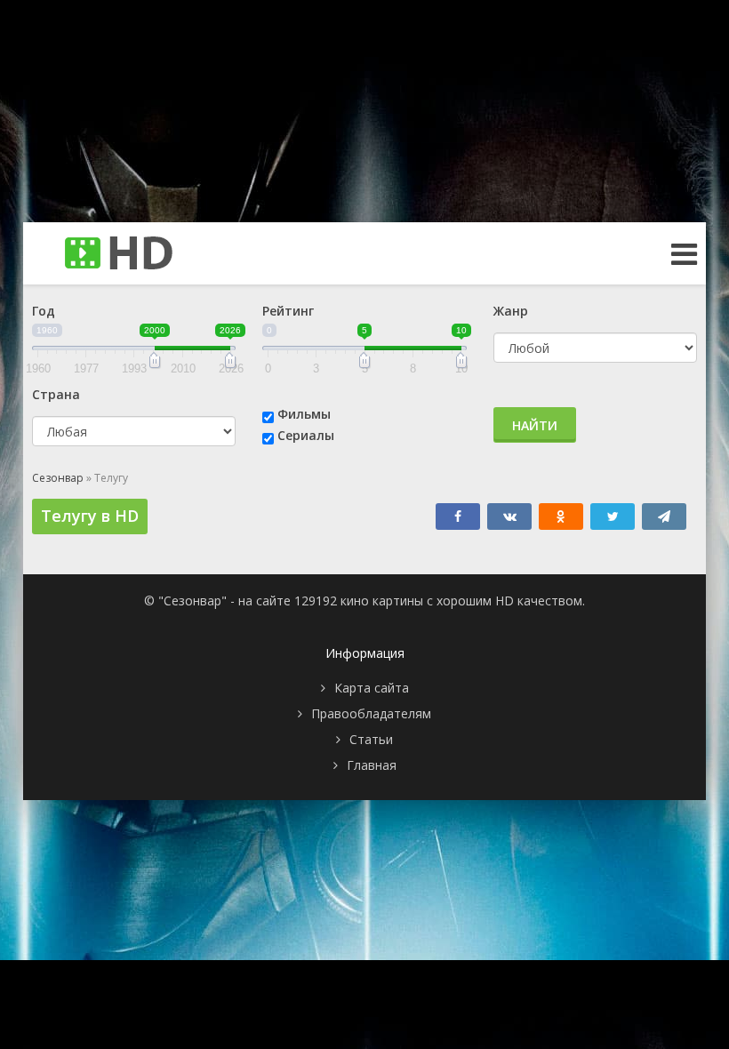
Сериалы (305, 435)
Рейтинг (288, 310)
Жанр (510, 310)
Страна (56, 394)
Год (43, 310)
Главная (372, 765)
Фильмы (304, 413)
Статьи (371, 739)
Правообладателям (371, 713)
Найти (534, 425)
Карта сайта (371, 687)
